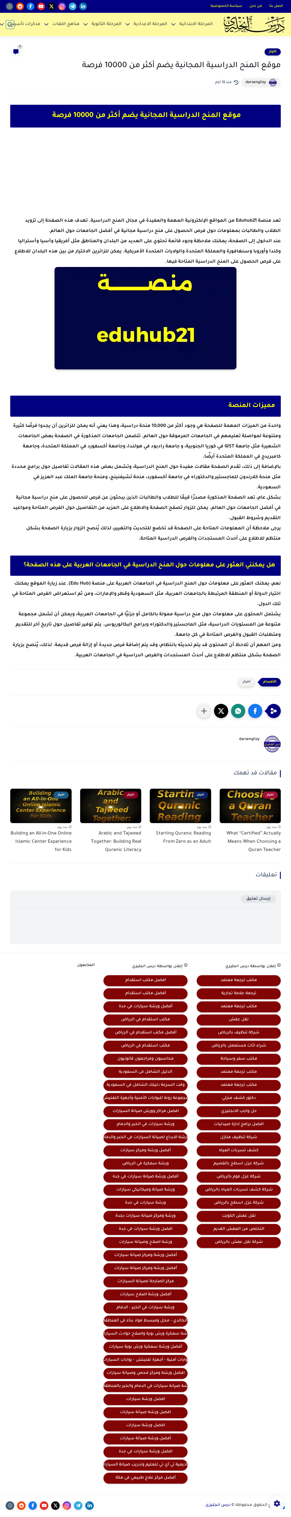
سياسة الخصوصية (226, 6)
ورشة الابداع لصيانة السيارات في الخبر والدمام (145, 1137)
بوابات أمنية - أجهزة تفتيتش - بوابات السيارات (145, 1360)
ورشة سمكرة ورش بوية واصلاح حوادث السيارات (145, 1334)
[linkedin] (83, 6)
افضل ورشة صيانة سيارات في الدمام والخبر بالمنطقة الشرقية (145, 1386)
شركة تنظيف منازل (238, 1137)
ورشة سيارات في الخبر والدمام (145, 1124)
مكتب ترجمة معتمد (239, 980)
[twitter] (51, 6)
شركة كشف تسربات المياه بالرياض (239, 1190)
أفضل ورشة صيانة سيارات (145, 1438)
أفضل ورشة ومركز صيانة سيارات (145, 1255)
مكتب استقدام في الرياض (145, 1020)
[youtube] (41, 6)
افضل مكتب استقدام (145, 980)
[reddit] (20, 6)
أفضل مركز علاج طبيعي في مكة (146, 1478)
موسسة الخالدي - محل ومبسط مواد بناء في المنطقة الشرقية (145, 1321)
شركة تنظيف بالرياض (238, 1033)
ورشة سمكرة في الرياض (145, 1164)
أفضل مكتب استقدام (145, 993)
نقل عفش (239, 1020)
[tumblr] (9, 6)
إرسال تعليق (258, 899)
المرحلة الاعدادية (150, 24)
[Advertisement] (145, 177)
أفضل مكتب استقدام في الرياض (145, 1033)
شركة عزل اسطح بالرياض (239, 1203)
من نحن (256, 6)
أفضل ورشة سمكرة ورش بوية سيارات (145, 1347)
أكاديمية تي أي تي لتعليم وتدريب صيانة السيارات (145, 1465)
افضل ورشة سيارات (145, 1399)
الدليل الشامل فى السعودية (145, 1072)
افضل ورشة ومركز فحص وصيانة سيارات (146, 1373)
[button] (255, 711)
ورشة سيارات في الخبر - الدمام (145, 1308)
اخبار (273, 52)
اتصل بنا (276, 6)
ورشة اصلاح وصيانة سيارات (145, 1242)
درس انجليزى (217, 1505)
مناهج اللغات (66, 24)
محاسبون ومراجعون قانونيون (145, 1059)
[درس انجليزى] (254, 24)
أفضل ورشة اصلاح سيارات (145, 1294)
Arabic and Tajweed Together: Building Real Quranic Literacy (116, 842)
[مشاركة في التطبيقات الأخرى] (204, 711)
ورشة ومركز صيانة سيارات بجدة (145, 1216)
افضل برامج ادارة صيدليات (239, 1124)
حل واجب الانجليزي (239, 1111)
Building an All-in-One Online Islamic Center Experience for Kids (41, 842)
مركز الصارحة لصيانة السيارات (145, 1281)
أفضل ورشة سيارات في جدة (145, 1006)
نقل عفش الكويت (239, 1216)
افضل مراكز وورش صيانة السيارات (146, 1111)
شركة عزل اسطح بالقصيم (238, 1164)
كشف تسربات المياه (239, 1150)
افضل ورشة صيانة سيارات (145, 1412)
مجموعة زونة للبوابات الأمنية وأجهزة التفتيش (145, 1098)
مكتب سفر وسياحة (239, 1059)
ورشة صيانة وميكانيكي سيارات (145, 1190)
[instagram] (62, 6)
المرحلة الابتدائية (196, 24)
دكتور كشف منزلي (239, 1098)
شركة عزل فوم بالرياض (239, 1177)
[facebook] (30, 6)
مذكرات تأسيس (24, 24)
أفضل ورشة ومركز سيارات (145, 1150)
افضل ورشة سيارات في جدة (145, 1229)
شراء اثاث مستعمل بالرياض (238, 1046)
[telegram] (72, 6)
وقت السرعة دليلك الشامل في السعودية (146, 1085)
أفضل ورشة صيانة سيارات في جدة (145, 1177)
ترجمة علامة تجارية (238, 993)
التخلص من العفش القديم (238, 1229)
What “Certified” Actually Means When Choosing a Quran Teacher (253, 842)
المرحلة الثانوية (107, 24)
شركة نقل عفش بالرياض (239, 1242)
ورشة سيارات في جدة (145, 1203)
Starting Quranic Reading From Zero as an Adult (183, 837)
